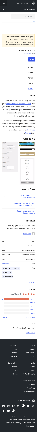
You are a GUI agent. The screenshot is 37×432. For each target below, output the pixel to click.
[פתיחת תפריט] (3, 3)
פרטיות (32, 356)
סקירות (30, 73)
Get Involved (12, 363)
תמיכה (30, 89)
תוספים (14, 353)
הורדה (32, 59)
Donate (13, 370)
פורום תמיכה (30, 333)
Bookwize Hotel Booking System (18, 104)
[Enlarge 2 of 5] (32, 151)
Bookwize (27, 54)
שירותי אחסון (30, 353)
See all (4, 317)
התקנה (30, 78)
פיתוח (31, 83)
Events (14, 367)
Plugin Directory (29, 9)
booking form (7, 272)
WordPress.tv (29, 374)
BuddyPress (29, 391)
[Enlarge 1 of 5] (32, 145)
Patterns (14, 356)
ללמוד (33, 363)
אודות (33, 345)
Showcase (13, 345)
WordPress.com (28, 381)
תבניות (15, 349)
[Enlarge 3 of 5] (32, 155)
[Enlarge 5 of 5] (15, 145)
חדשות (32, 349)
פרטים (30, 67)
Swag (14, 374)
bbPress (31, 388)
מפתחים (32, 370)
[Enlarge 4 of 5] (32, 160)
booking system (8, 276)
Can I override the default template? (28, 196)
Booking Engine (7, 268)
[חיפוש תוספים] (13, 16)
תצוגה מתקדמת (29, 282)
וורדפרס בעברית (24, 401)
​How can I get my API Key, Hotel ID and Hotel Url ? (24, 204)
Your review (30, 317)
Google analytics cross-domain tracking (26, 212)
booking (16, 268)
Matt (32, 384)
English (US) (6, 263)
